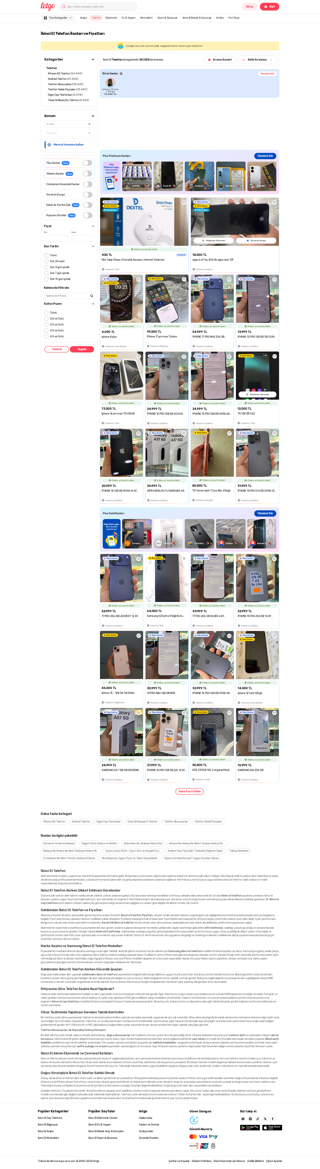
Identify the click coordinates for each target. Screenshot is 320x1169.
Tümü (53, 255)
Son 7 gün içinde (59, 273)
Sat (272, 6)
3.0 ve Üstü (57, 318)
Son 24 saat (57, 261)
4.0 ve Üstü (57, 330)
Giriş (249, 6)
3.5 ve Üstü (57, 324)
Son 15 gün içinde (60, 279)
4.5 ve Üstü (57, 336)
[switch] (87, 163)
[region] (189, 86)
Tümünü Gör (267, 73)
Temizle (57, 349)
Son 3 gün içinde (59, 267)
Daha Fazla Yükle (190, 791)
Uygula (82, 349)
